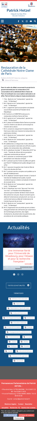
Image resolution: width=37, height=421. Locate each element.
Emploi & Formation (14, 327)
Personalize (18, 418)
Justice (14, 341)
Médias (26, 341)
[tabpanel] (18, 252)
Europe (28, 337)
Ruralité (26, 346)
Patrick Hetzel (18, 10)
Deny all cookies (27, 415)
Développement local (13, 318)
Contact (20, 404)
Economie (30, 318)
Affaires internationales (20, 299)
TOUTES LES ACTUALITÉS (16, 285)
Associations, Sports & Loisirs (19, 308)
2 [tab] (18, 275)
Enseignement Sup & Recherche (20, 332)
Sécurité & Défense (25, 351)
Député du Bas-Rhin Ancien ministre (18, 15)
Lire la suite (28, 264)
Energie (29, 327)
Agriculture (20, 303)
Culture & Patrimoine (11, 80)
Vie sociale (20, 360)
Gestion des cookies (28, 408)
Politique (14, 346)
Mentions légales (10, 404)
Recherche (13, 408)
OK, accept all (11, 415)
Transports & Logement (20, 356)
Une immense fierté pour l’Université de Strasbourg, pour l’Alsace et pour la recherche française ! (19, 256)
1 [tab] (14, 275)
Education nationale (20, 322)
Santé (10, 351)
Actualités (5, 408)
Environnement (14, 337)
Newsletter (28, 404)
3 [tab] (22, 275)
